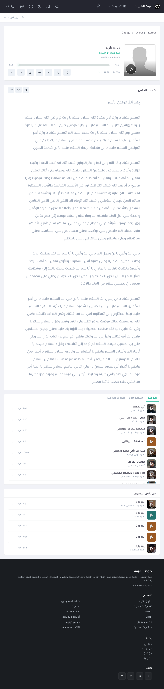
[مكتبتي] (48, 6)
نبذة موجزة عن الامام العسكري (128, 473)
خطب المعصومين (70, 601)
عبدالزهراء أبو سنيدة (109, 53)
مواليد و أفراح (73, 612)
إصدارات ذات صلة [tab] (116, 398)
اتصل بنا (147, 658)
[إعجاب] (19, 409)
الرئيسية (151, 33)
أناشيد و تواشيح (71, 617)
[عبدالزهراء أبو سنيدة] (57, 72)
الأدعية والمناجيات (143, 607)
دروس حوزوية (72, 622)
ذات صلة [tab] (152, 398)
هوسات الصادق (136, 462)
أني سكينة (139, 407)
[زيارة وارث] (21, 72)
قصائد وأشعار (144, 622)
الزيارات (139, 33)
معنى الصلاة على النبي (132, 418)
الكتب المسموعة (71, 627)
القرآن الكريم (145, 601)
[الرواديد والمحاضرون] (98, 6)
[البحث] (57, 6)
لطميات (76, 607)
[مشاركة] (67, 72)
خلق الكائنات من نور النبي (131, 429)
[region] (82, 443)
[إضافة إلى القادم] (48, 72)
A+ (18, 90)
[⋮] (12, 409)
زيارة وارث (126, 33)
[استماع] (131, 69)
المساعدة (147, 649)
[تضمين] (39, 72)
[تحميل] (30, 72)
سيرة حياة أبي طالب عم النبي (129, 451)
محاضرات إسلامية (143, 627)
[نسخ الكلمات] (26, 90)
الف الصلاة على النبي (133, 442)
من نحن (148, 653)
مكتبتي (148, 644)
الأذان (149, 617)
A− (11, 90)
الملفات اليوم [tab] (136, 398)
